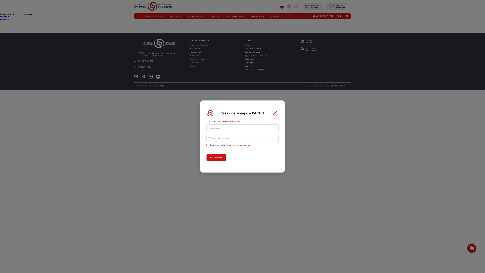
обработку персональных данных (236, 145)
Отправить (216, 157)
